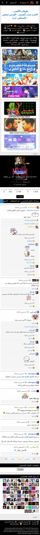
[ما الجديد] (7, 3)
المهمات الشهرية (31, 30)
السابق (27, 459)
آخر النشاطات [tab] (14, 201)
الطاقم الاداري (16, 30)
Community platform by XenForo (22, 528)
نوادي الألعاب (23, 40)
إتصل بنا (34, 522)
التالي (12, 459)
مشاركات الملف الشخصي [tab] (30, 201)
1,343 (35, 191)
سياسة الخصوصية (9, 522)
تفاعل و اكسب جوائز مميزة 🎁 (24, 26)
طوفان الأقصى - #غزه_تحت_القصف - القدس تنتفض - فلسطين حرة (20, 14)
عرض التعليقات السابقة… (30, 223)
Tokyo (6, 177)
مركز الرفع (25, 44)
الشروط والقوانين (23, 522)
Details (36, 533)
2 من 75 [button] (19, 459)
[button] (16, 168)
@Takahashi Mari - (32, 210)
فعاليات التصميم (23, 42)
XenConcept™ (35, 531)
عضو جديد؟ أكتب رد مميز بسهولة (17, 28)
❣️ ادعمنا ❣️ (15, 44)
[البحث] (2, 3)
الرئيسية (25, 524)
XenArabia (15, 524)
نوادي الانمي (13, 40)
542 (10, 191)
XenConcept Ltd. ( (29, 533)
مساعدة (34, 524)
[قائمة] (37, 2)
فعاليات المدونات (11, 42)
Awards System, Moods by (21, 530)
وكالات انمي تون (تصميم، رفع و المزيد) (24, 38)
